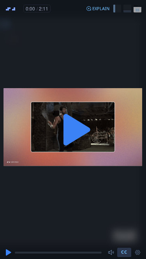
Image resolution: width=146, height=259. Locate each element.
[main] (73, 129)
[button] (98, 8)
